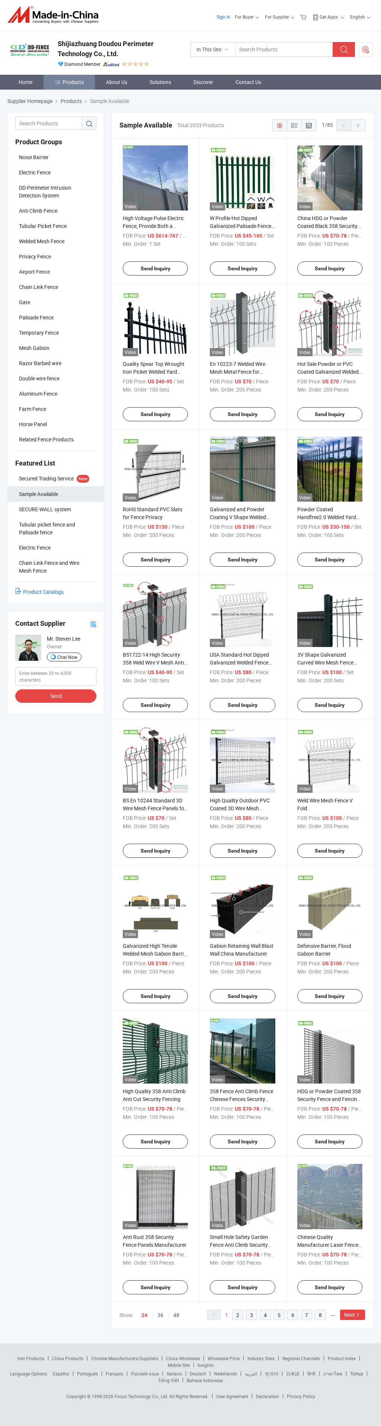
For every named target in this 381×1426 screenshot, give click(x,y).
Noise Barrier (34, 157)
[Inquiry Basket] (304, 17)
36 (160, 1315)
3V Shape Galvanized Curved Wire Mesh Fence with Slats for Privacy (325, 662)
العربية (251, 1374)
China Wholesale (183, 1358)
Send (56, 695)
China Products (67, 1358)
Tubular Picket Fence (43, 225)
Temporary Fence (39, 332)
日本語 (293, 1374)
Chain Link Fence (38, 286)
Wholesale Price (224, 1358)
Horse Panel (33, 424)
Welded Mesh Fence (41, 241)
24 (144, 1315)
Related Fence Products (46, 439)
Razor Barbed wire (40, 363)
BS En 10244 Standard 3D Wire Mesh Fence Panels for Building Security (154, 808)
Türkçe (356, 1374)
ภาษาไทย (332, 1374)
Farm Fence (32, 408)
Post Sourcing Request (366, 49)
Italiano (174, 1374)
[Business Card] (93, 624)
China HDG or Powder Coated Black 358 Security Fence (327, 226)
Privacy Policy (301, 1396)
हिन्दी (311, 1374)
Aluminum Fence (38, 393)
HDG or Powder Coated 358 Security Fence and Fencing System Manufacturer (329, 1099)
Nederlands (225, 1374)
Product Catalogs (43, 591)
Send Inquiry (155, 268)
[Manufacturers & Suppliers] (55, 14)
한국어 (271, 1374)
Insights (206, 1365)
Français (114, 1374)
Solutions (160, 82)
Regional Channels (301, 1358)
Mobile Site (179, 1365)
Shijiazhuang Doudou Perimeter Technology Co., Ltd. (106, 49)
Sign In (223, 17)
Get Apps (328, 17)
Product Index (342, 1358)
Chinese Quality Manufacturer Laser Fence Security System (327, 1244)
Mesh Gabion (34, 347)
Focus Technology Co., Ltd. (142, 1396)
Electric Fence (35, 172)
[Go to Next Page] (358, 125)
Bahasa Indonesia (205, 1380)
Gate (24, 302)
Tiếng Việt (168, 1380)
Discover (203, 82)
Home (25, 82)
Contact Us (248, 82)
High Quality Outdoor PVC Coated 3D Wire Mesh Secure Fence (240, 808)
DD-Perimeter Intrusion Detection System (45, 191)
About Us (116, 82)
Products (73, 82)
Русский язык (145, 1374)
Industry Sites (261, 1358)
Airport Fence (34, 271)
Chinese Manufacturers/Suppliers (124, 1358)
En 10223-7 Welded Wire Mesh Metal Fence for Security (237, 371)
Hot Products (30, 1358)
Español (61, 1374)
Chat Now (67, 657)
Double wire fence (39, 378)
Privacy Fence (35, 256)
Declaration (267, 1396)
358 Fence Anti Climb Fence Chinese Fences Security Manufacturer (241, 1099)
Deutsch (198, 1374)
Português (87, 1374)
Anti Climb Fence (38, 210)
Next (349, 1314)
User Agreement (232, 1396)
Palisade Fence (36, 317)
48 (176, 1315)
